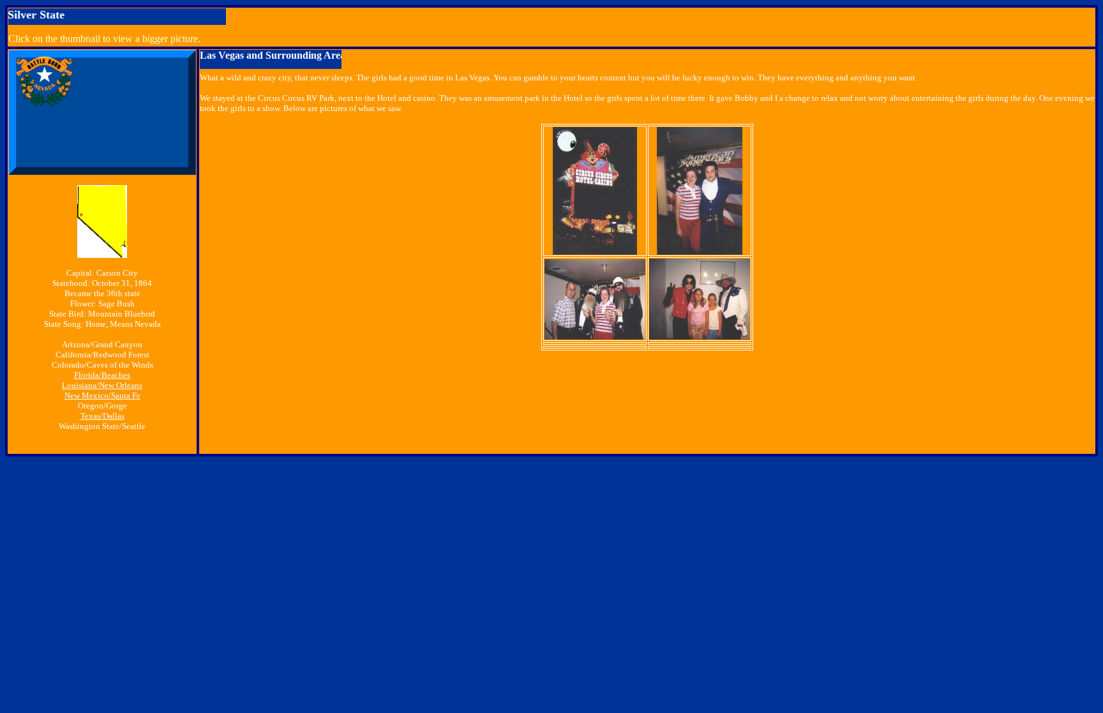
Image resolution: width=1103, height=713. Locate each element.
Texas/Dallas (102, 416)
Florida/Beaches (102, 375)
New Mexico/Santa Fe (102, 395)
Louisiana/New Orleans (102, 385)
